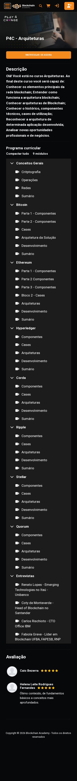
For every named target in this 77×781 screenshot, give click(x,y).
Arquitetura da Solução (38, 238)
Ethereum (24, 262)
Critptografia (30, 172)
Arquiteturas (30, 303)
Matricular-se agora (38, 54)
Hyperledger (26, 328)
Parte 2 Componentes (37, 279)
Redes (26, 188)
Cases (26, 229)
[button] (7, 6)
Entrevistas (25, 576)
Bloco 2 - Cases (33, 295)
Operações (29, 180)
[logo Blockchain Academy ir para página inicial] (23, 6)
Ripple (21, 427)
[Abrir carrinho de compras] (47, 6)
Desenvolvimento (34, 246)
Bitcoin (21, 205)
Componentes (31, 337)
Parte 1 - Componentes (38, 213)
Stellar (21, 477)
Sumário (27, 196)
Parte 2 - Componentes (38, 221)
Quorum (22, 526)
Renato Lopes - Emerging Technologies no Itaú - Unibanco (37, 590)
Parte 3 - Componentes (38, 287)
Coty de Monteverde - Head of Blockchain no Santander (34, 608)
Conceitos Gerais (29, 163)
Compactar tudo (17, 153)
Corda (21, 378)
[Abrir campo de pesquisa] (40, 6)
